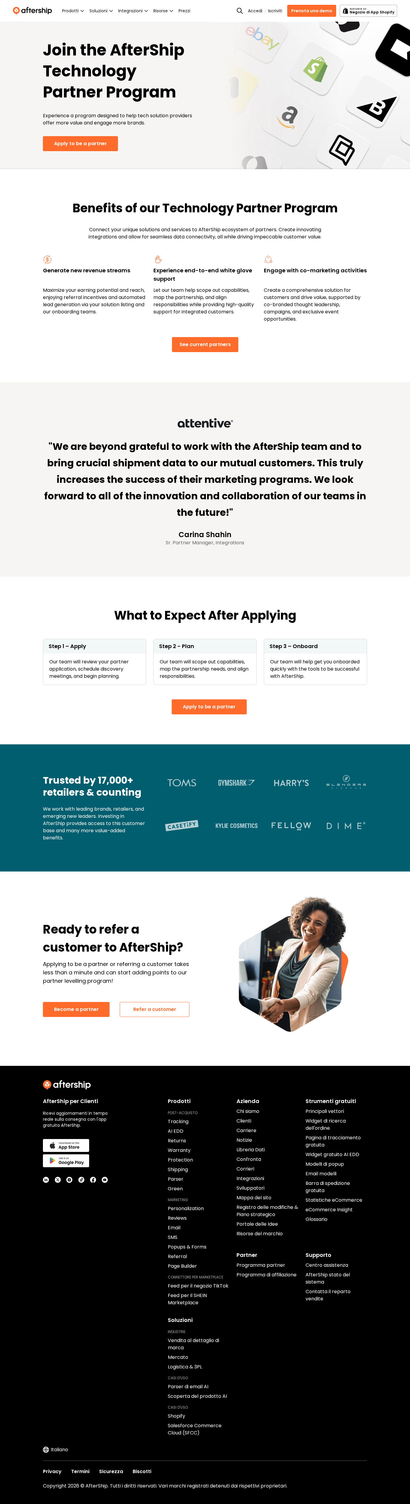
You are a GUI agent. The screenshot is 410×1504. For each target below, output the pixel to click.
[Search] (240, 11)
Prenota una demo (311, 11)
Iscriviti (275, 11)
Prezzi (184, 11)
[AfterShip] (34, 11)
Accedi (255, 11)
